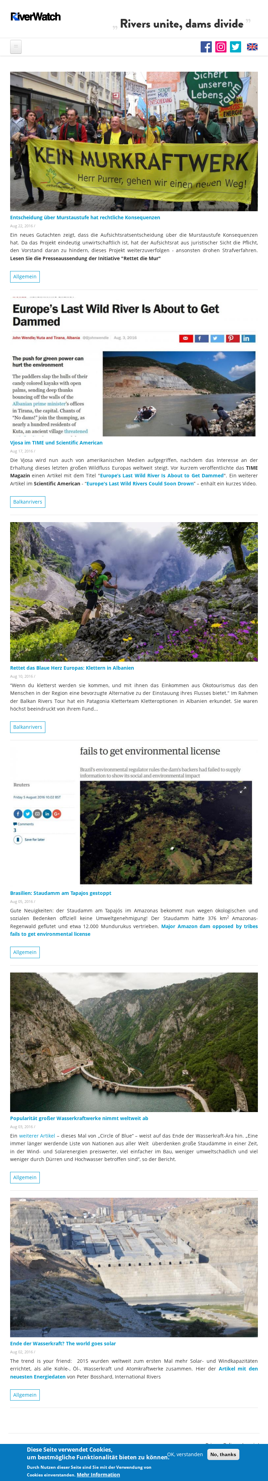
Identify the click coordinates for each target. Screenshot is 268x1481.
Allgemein (25, 276)
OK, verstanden (185, 1454)
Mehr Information (98, 1474)
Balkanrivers (27, 501)
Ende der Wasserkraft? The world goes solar (63, 1343)
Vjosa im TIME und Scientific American (56, 442)
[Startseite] (36, 16)
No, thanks (223, 1454)
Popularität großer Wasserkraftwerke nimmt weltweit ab (79, 1118)
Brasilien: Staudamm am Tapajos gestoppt (60, 893)
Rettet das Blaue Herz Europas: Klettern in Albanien (72, 667)
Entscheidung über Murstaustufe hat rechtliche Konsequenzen (85, 217)
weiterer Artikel (37, 1135)
